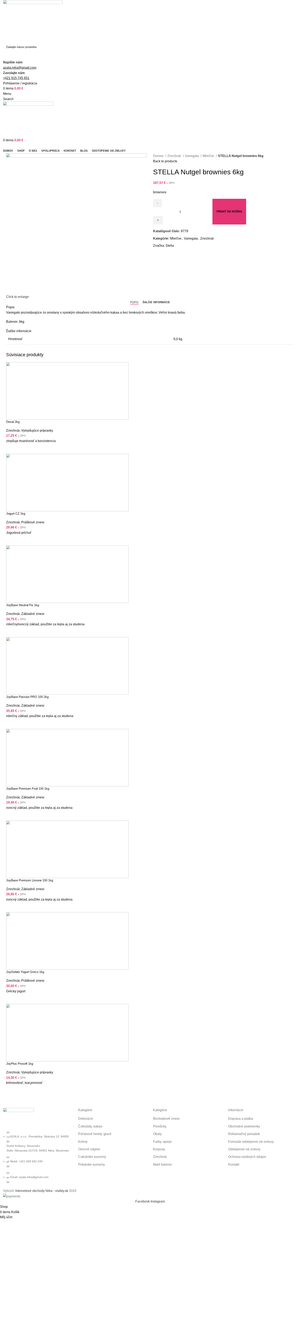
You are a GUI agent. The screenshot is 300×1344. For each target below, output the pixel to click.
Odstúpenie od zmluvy (244, 1149)
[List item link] (37, 1157)
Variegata (192, 156)
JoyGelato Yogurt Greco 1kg (25, 972)
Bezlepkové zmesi (166, 1118)
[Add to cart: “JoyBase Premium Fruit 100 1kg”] (11, 815)
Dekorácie (85, 1118)
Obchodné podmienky (244, 1126)
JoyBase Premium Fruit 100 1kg (27, 788)
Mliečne (209, 156)
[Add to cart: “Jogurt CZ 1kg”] (11, 540)
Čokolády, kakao (90, 1126)
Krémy (83, 1141)
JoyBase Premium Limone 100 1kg (29, 880)
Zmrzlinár (174, 156)
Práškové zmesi (32, 522)
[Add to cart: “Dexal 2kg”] (11, 449)
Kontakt (233, 1164)
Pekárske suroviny (91, 1164)
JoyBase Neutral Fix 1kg (22, 605)
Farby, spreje (162, 1141)
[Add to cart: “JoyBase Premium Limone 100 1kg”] (11, 907)
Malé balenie (162, 1164)
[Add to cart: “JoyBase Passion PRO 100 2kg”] (11, 724)
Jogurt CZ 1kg (15, 513)
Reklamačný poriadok (244, 1134)
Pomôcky (160, 1126)
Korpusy (159, 1149)
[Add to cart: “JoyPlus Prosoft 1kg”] (11, 1090)
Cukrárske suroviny (92, 1156)
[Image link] (18, 1118)
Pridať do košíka (229, 211)
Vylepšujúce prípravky (37, 430)
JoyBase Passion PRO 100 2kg (27, 697)
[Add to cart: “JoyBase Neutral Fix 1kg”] (11, 632)
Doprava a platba (240, 1118)
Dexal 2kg (13, 421)
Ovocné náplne (89, 1149)
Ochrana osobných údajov (247, 1156)
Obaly (157, 1134)
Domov (158, 156)
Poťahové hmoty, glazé (94, 1134)
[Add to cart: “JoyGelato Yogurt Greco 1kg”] (11, 999)
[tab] (134, 302)
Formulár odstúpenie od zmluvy (251, 1141)
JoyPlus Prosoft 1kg (19, 1063)
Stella (170, 245)
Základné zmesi (32, 614)
